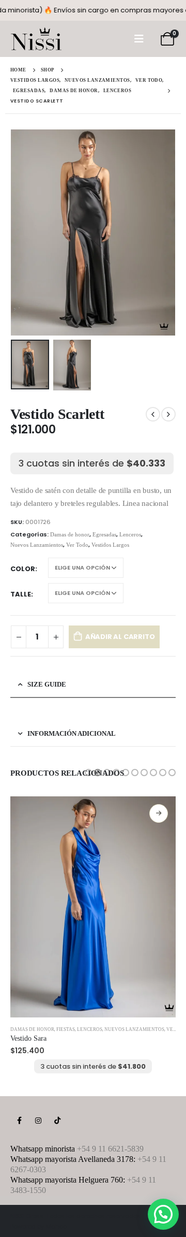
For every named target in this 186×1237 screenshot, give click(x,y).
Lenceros (130, 534)
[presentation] (23, 232)
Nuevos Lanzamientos (36, 545)
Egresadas (104, 534)
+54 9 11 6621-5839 (110, 1148)
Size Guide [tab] (46, 684)
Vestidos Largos (110, 545)
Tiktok (57, 1120)
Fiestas (65, 1029)
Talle (20, 594)
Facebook (19, 1120)
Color (22, 569)
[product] (93, 906)
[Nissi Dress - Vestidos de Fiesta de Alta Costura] (36, 39)
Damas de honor (69, 534)
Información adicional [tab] (71, 733)
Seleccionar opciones (158, 813)
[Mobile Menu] (139, 39)
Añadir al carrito (120, 637)
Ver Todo (77, 545)
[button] (88, 772)
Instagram (38, 1120)
